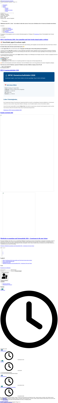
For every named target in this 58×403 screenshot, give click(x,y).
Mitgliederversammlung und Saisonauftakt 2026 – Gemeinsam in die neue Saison (23, 238)
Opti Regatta (2, 290)
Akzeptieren (2, 401)
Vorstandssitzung (3, 350)
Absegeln (2, 361)
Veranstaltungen (8, 30)
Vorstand (6, 9)
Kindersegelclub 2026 (6, 112)
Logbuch (4, 5)
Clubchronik (6, 31)
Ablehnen (6, 401)
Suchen (1, 13)
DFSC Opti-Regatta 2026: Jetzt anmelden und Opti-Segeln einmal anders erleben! (24, 39)
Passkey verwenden (4, 280)
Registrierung (36, 34)
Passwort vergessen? (6, 283)
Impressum (10, 402)
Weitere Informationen (4, 402)
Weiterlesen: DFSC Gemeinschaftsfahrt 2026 (13, 110)
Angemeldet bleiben (5, 272)
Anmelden (2, 281)
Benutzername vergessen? (7, 284)
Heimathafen (5, 4)
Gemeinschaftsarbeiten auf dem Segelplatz (8, 387)
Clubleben (11, 29)
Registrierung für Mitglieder (5, 267)
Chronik (6, 11)
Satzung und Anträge (9, 10)
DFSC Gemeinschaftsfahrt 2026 (9, 70)
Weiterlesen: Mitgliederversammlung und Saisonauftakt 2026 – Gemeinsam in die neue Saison (17, 245)
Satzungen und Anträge (9, 32)
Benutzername (13, 269)
